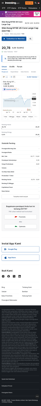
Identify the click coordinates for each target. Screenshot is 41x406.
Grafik (12, 67)
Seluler (4, 291)
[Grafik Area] (7, 77)
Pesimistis (22, 217)
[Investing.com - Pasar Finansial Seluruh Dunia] (12, 3)
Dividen (33, 72)
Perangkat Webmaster (9, 300)
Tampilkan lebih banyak (20, 196)
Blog (3, 287)
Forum (19, 67)
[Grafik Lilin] (4, 77)
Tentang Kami (27, 287)
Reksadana (32, 8)
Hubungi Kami (27, 296)
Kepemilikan (14, 72)
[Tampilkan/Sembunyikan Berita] (14, 77)
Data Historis (25, 72)
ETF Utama (11, 8)
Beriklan (25, 291)
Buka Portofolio (7, 296)
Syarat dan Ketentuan (8, 379)
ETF (3, 8)
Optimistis (22, 226)
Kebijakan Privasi (7, 386)
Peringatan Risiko (7, 392)
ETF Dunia (22, 8)
